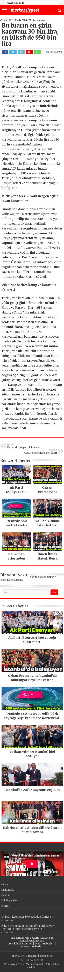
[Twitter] (28, 960)
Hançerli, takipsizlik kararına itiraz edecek (24, 446)
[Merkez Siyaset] (24, 10)
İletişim (5, 905)
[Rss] (22, 960)
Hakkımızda (8, 889)
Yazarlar (5, 895)
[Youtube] (35, 960)
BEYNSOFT (17, 955)
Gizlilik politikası (10, 900)
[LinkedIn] (31, 960)
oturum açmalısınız (11, 579)
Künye (4, 884)
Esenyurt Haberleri (32, 946)
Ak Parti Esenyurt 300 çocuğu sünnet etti (27, 916)
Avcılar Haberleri (44, 943)
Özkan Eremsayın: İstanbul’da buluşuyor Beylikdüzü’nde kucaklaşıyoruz (27, 927)
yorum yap (40, 20)
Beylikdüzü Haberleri (20, 943)
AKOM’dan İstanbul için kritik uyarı (36, 939)
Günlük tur (32, 955)
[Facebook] (25, 960)
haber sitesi (46, 955)
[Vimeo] (41, 960)
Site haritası (17, 937)
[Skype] (38, 960)
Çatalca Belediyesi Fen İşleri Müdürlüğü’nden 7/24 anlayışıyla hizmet (40, 451)
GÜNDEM (26, 20)
